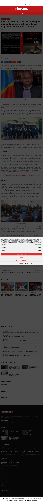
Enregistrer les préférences (21, 260)
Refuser (21, 257)
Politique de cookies (14, 262)
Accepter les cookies (21, 254)
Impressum (31, 263)
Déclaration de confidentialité (23, 263)
